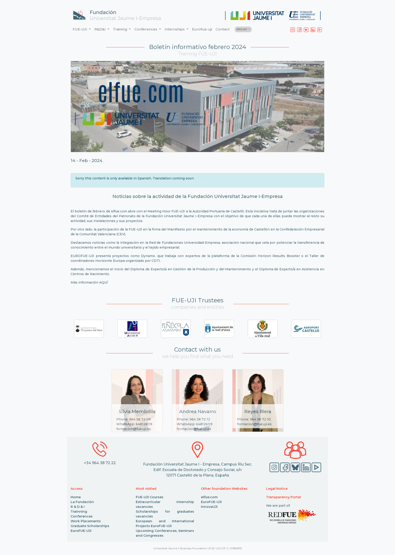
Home (76, 497)
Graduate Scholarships (90, 526)
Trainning (79, 511)
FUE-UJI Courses (149, 497)
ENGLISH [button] (242, 29)
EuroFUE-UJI (81, 531)
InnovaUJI (209, 507)
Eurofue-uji (202, 29)
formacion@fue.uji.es (133, 429)
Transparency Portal (283, 497)
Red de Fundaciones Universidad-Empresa (184, 243)
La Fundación (82, 502)
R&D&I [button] (100, 29)
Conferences (82, 516)
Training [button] (120, 29)
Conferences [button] (146, 29)
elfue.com (119, 211)
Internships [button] (175, 29)
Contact (223, 29)
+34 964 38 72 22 (100, 463)
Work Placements (86, 521)
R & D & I (78, 507)
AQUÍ (103, 282)
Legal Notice (277, 489)
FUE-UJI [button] (80, 29)
